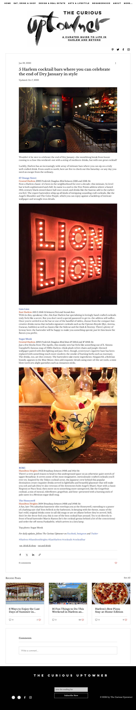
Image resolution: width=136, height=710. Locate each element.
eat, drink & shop (27, 545)
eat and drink (44, 545)
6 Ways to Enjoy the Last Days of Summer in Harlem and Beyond (24, 610)
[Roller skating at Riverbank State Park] (25, 593)
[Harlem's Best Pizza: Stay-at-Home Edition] (111, 593)
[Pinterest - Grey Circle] (13, 697)
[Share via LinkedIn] (33, 554)
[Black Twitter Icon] (118, 49)
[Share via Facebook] (20, 554)
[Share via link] (39, 554)
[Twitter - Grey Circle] (19, 697)
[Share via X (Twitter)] (26, 554)
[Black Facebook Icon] (123, 49)
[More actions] (115, 63)
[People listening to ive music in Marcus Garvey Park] (68, 593)
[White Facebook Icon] (24, 697)
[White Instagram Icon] (30, 697)
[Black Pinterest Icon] (112, 49)
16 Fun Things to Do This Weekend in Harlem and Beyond (68, 610)
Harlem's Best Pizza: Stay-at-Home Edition (109, 610)
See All (127, 578)
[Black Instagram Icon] (128, 49)
